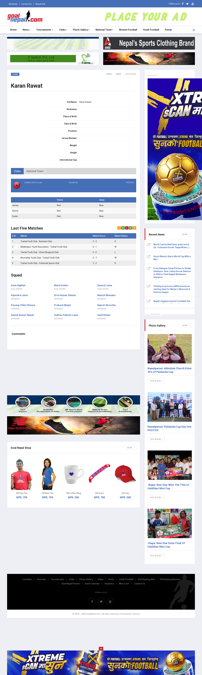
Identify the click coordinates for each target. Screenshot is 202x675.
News (26, 29)
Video (101, 579)
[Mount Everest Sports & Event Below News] (73, 413)
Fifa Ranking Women (170, 579)
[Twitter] (187, 3)
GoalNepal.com (25, 16)
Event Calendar (92, 583)
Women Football (128, 29)
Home (13, 29)
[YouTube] (192, 3)
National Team (104, 29)
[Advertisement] (73, 372)
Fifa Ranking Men (146, 579)
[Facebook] (183, 3)
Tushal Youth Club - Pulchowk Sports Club (40, 263)
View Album (155, 381)
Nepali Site (40, 4)
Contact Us (26, 4)
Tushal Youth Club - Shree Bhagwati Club (40, 252)
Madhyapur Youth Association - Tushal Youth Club (44, 247)
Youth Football (151, 29)
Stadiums (109, 583)
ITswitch (136, 614)
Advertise (13, 4)
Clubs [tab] (17, 171)
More (130, 448)
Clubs (62, 29)
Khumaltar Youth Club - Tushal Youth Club (40, 258)
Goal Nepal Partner (70, 583)
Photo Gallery (80, 29)
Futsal (168, 29)
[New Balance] (73, 434)
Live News (27, 579)
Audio (111, 579)
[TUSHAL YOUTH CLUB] (31, 188)
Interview (41, 579)
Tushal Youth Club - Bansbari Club (36, 241)
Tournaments (44, 29)
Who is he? (124, 583)
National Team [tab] (35, 171)
